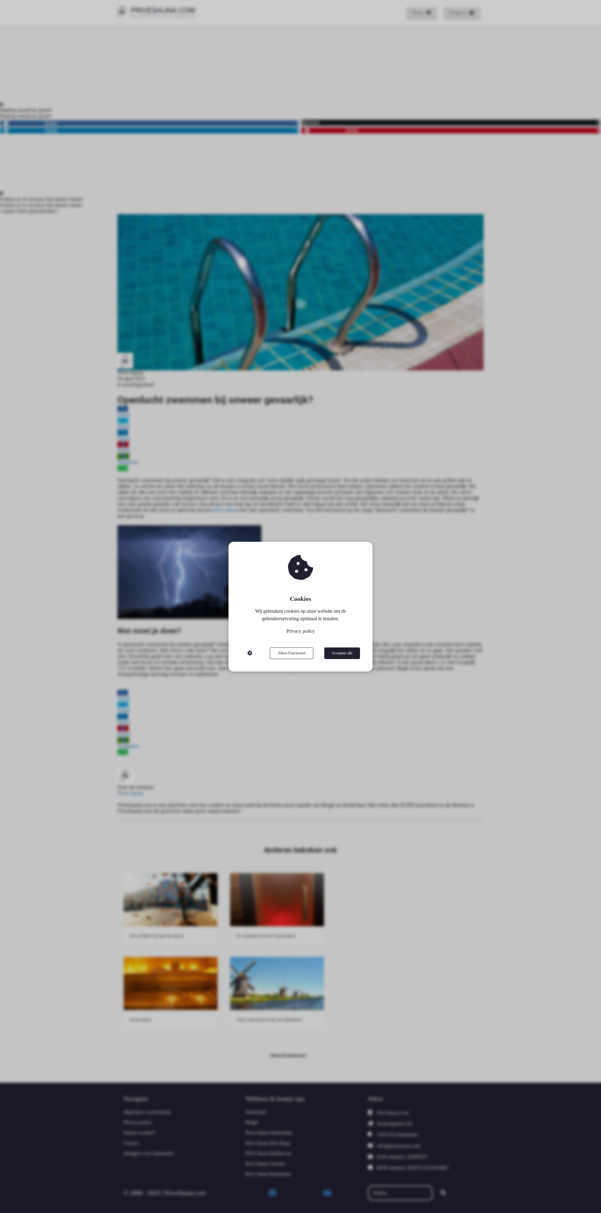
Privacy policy (300, 631)
